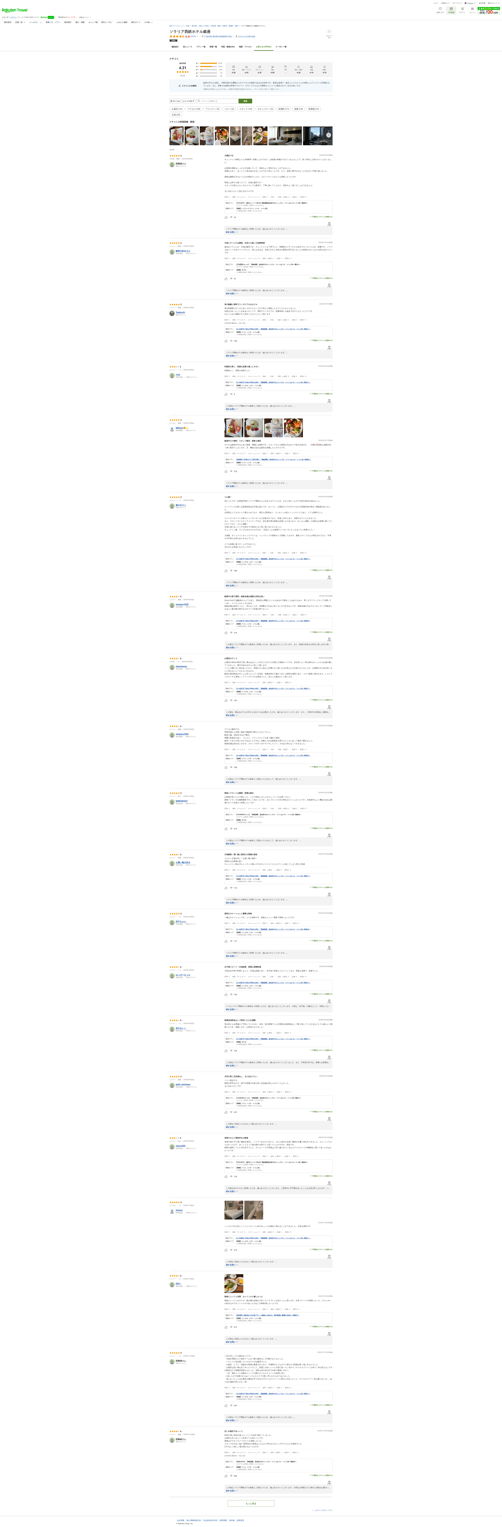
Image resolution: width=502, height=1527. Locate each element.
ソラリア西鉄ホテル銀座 (190, 31)
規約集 (232, 1520)
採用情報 (223, 1520)
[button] (176, 135)
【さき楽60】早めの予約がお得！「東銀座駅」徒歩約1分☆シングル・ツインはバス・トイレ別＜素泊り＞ (273, 1238)
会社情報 (180, 1520)
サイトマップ (457, 3)
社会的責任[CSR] (210, 1520)
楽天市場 (482, 3)
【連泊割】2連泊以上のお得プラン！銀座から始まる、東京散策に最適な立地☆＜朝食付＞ (267, 1315)
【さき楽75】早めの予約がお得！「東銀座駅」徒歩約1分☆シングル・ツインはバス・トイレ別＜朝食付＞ (273, 621)
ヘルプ (435, 3)
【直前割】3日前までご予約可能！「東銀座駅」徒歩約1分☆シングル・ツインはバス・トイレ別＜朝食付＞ (273, 459)
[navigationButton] (328, 135)
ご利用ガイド (445, 3)
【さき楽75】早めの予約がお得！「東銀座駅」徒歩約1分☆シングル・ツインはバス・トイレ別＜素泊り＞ (273, 329)
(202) (228, 46)
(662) (263, 46)
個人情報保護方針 (194, 1520)
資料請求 (240, 1520)
